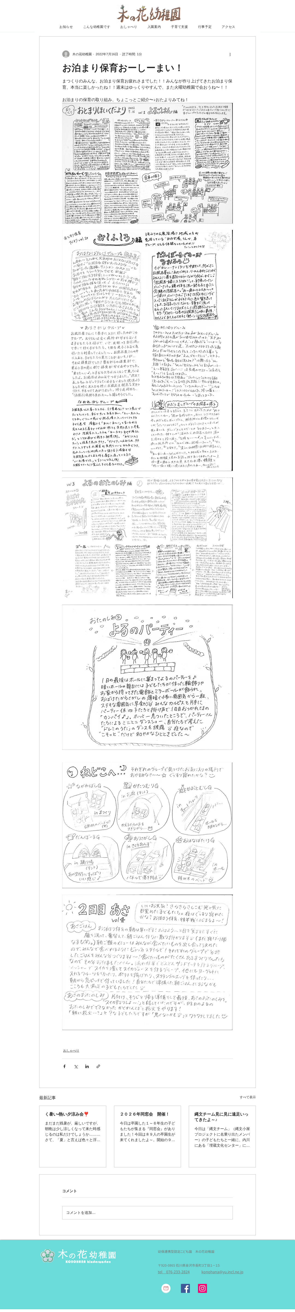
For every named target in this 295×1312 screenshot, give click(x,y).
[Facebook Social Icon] (185, 1288)
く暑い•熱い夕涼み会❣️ (67, 1114)
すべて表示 (248, 1097)
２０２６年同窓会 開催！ (145, 1114)
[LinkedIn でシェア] (87, 1066)
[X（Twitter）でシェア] (76, 1066)
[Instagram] (202, 1288)
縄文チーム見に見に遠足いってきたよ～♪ (221, 1117)
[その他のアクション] (230, 54)
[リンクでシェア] (98, 1066)
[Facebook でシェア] (64, 1066)
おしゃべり (71, 1050)
